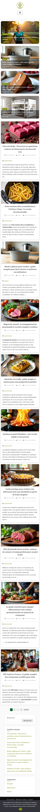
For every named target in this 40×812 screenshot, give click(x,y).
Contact (30, 799)
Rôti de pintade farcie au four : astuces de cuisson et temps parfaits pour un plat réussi (20, 552)
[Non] (38, 806)
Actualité (5, 34)
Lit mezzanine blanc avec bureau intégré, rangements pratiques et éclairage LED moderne (17, 113)
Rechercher (11, 718)
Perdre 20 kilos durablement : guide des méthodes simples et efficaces (20, 38)
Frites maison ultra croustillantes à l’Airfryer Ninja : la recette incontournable (20, 209)
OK (20, 809)
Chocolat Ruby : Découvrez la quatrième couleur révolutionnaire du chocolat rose (20, 149)
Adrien (19, 155)
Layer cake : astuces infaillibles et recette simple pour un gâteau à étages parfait (18, 88)
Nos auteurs (11, 799)
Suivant (26, 709)
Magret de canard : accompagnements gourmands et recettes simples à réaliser (19, 762)
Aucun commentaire (30, 155)
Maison (5, 59)
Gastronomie (6, 84)
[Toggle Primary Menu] (20, 13)
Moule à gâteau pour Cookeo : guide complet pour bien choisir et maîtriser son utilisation (18, 63)
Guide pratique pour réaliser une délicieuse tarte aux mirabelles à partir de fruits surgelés (20, 492)
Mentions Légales (21, 799)
